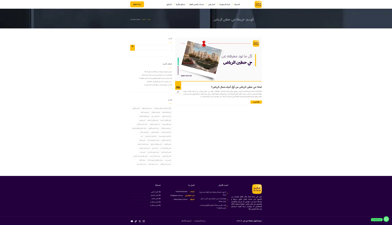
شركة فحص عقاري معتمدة (165, 136)
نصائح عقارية (180, 4)
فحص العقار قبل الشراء (165, 148)
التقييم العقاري (136, 108)
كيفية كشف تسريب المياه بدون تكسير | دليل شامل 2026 (157, 75)
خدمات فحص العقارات (142, 124)
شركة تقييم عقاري (155, 132)
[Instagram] (143, 221)
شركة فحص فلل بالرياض (150, 136)
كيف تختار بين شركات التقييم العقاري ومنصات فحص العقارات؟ (155, 78)
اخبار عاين (211, 4)
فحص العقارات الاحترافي (156, 144)
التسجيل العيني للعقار (147, 108)
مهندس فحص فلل (153, 164)
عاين (142, 136)
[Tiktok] (136, 221)
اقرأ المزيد (256, 102)
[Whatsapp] (386, 219)
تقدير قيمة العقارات (155, 112)
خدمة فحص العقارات (166, 128)
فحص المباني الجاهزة (144, 148)
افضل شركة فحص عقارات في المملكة (162, 108)
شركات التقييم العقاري (154, 128)
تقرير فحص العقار (145, 112)
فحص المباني (155, 148)
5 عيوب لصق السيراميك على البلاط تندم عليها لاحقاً (158, 72)
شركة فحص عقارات (144, 132)
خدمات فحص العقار (196, 4)
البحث (170, 39)
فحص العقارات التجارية (143, 144)
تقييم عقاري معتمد (166, 124)
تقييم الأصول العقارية (144, 116)
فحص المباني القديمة (166, 152)
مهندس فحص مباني (141, 164)
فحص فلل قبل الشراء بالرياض (140, 156)
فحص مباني (168, 160)
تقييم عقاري (142, 120)
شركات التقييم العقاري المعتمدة (139, 128)
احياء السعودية (224, 4)
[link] (257, 4)
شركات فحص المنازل (166, 132)
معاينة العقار (142, 160)
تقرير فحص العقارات (166, 116)
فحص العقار (142, 140)
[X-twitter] (139, 221)
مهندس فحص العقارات (165, 164)
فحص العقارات (167, 144)
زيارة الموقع (137, 4)
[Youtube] (132, 221)
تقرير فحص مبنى (155, 116)
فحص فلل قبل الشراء (155, 156)
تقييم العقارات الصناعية (152, 120)
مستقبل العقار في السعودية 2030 (155, 160)
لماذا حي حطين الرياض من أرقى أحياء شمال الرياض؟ (236, 87)
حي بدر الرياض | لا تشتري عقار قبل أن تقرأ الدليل (159, 81)
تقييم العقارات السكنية (166, 120)
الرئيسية (148, 19)
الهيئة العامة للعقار (166, 112)
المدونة (237, 4)
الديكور (169, 4)
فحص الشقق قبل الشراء (153, 140)
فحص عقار (142, 152)
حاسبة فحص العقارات (155, 124)
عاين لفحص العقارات (166, 140)
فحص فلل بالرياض (166, 156)
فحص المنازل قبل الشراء (153, 152)
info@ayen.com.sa (176, 195)
